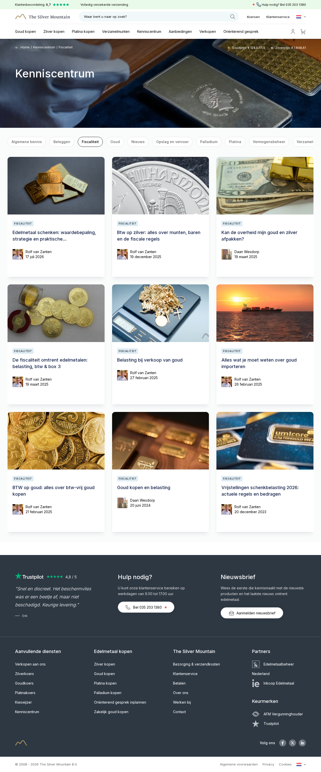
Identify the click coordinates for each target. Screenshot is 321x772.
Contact (179, 712)
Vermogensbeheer (269, 142)
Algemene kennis (27, 142)
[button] (16, 142)
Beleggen (61, 142)
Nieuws (138, 142)
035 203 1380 (296, 5)
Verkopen (207, 31)
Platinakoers (25, 693)
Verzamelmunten (116, 31)
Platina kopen (83, 31)
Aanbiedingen (180, 31)
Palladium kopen (107, 693)
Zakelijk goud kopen (111, 712)
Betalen (179, 683)
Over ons (180, 693)
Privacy (268, 764)
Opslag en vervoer (172, 142)
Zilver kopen (53, 31)
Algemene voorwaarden (239, 764)
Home (25, 47)
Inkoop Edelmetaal (279, 683)
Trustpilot (271, 723)
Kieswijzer (23, 702)
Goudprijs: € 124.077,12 (249, 48)
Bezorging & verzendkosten (196, 664)
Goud (115, 142)
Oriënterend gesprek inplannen (120, 702)
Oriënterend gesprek (241, 31)
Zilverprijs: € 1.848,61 (290, 48)
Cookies (285, 764)
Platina (235, 142)
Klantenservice (278, 17)
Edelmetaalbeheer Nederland (273, 669)
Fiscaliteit (90, 142)
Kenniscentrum (149, 31)
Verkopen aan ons (30, 664)
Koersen (253, 17)
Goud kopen (25, 31)
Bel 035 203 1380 (147, 607)
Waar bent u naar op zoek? (105, 17)
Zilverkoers (24, 674)
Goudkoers (24, 683)
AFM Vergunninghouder (283, 714)
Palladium (208, 142)
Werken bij (182, 702)
